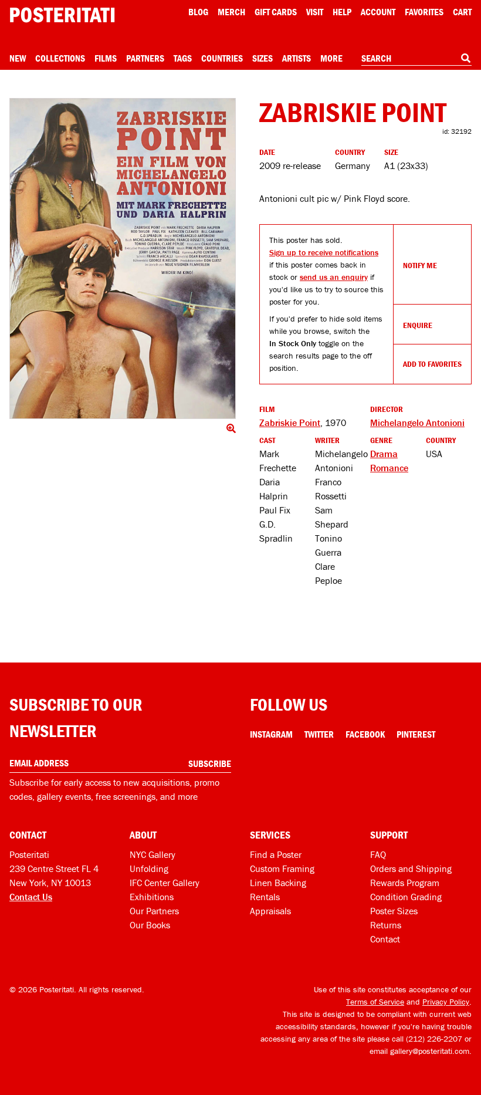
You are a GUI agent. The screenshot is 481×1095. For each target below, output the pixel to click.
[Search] (466, 58)
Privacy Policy (445, 1001)
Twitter (319, 734)
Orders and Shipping (411, 868)
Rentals (265, 897)
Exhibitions (152, 897)
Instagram (271, 734)
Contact (385, 939)
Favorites (424, 12)
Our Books (150, 925)
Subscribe (209, 763)
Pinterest (416, 734)
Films (105, 58)
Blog (198, 12)
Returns (385, 925)
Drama (384, 453)
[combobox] (416, 59)
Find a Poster (276, 854)
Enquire (417, 325)
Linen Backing (278, 882)
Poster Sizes (394, 911)
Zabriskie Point (289, 422)
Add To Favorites (432, 364)
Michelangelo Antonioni (417, 422)
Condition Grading (406, 897)
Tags (183, 58)
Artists (296, 58)
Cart (462, 12)
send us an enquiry (334, 277)
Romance (389, 468)
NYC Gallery (152, 854)
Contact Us (30, 897)
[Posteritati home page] (62, 15)
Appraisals (270, 911)
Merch (231, 12)
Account (378, 12)
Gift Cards (276, 12)
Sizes (262, 58)
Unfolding (149, 868)
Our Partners (154, 911)
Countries (222, 58)
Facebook (365, 734)
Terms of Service (375, 1001)
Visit (314, 12)
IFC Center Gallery (164, 882)
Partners (145, 58)
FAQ (378, 854)
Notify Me (420, 265)
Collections (60, 58)
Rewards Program (404, 882)
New (17, 58)
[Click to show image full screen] (122, 258)
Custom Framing (282, 868)
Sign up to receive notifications (323, 252)
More (331, 58)
